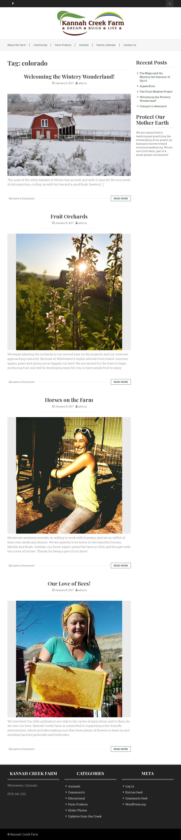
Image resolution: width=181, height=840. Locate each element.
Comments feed (136, 798)
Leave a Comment (23, 198)
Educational (76, 798)
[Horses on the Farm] (69, 475)
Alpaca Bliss (147, 86)
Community (40, 45)
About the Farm (16, 45)
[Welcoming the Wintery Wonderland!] (69, 134)
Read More (121, 198)
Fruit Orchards (69, 216)
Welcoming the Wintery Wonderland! (69, 76)
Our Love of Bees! (69, 583)
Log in (129, 786)
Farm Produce (63, 45)
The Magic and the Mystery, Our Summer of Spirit (155, 77)
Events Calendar (106, 45)
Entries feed (133, 792)
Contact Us (130, 45)
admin (82, 83)
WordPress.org (135, 804)
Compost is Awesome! (153, 106)
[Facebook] (12, 3)
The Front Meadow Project (156, 91)
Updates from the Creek (85, 816)
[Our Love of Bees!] (69, 658)
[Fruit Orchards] (69, 291)
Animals (84, 45)
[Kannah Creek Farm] (90, 23)
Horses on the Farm (69, 399)
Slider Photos (77, 810)
